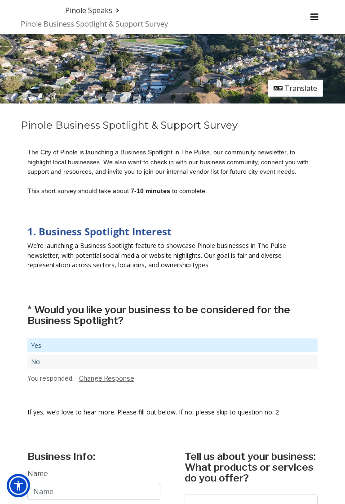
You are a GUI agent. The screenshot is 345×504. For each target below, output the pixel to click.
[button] (18, 485)
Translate (300, 88)
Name (37, 473)
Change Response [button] (106, 378)
